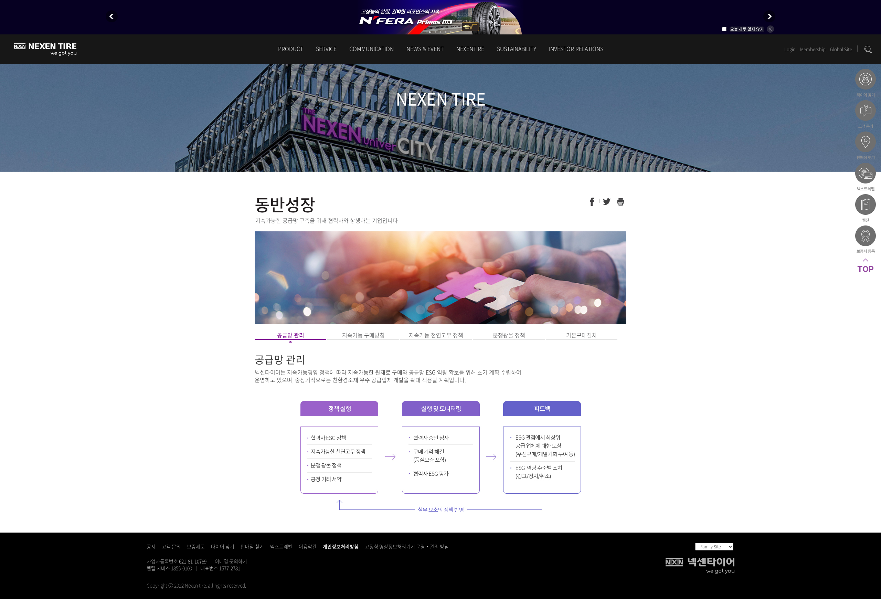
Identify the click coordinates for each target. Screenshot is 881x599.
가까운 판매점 (865, 146)
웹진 (865, 209)
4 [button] (445, 32)
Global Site (841, 49)
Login (790, 49)
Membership (813, 49)
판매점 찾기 (252, 546)
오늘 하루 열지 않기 (747, 29)
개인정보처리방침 (341, 546)
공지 (151, 546)
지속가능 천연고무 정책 (436, 335)
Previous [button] (112, 16)
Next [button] (769, 16)
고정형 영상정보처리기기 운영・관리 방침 (407, 546)
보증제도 (196, 546)
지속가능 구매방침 (363, 335)
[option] (440, 17)
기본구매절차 (581, 335)
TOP (865, 273)
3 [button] (440, 32)
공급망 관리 (290, 335)
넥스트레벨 (281, 546)
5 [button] (451, 32)
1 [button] (430, 32)
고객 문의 (171, 546)
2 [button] (435, 32)
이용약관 (308, 546)
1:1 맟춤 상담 (865, 115)
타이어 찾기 (222, 546)
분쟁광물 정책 (509, 335)
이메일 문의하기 (231, 561)
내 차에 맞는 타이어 (865, 83)
